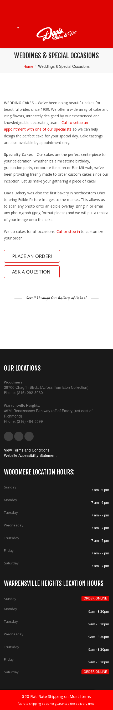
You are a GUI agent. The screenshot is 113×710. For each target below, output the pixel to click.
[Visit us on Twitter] (18, 436)
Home (28, 66)
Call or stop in (68, 231)
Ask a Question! (32, 271)
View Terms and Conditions (26, 450)
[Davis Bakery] (56, 34)
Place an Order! (32, 256)
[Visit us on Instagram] (29, 436)
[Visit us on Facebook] (8, 436)
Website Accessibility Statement (30, 455)
